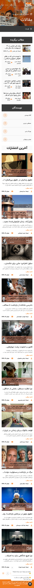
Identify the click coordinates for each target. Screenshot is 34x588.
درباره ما (6, 4)
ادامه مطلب (29, 188)
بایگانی (11, 4)
